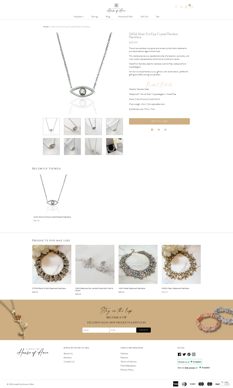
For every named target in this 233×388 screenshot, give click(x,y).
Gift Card (144, 16)
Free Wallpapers (128, 366)
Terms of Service (128, 361)
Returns (124, 357)
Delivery (124, 353)
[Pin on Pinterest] (165, 130)
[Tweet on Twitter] (159, 130)
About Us (68, 353)
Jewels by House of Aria (24, 384)
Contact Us (69, 361)
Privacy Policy (127, 370)
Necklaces (79, 16)
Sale (157, 16)
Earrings (95, 16)
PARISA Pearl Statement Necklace (175, 288)
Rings (108, 16)
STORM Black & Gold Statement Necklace (49, 288)
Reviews (68, 357)
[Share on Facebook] (152, 130)
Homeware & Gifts (125, 16)
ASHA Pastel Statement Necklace (132, 288)
